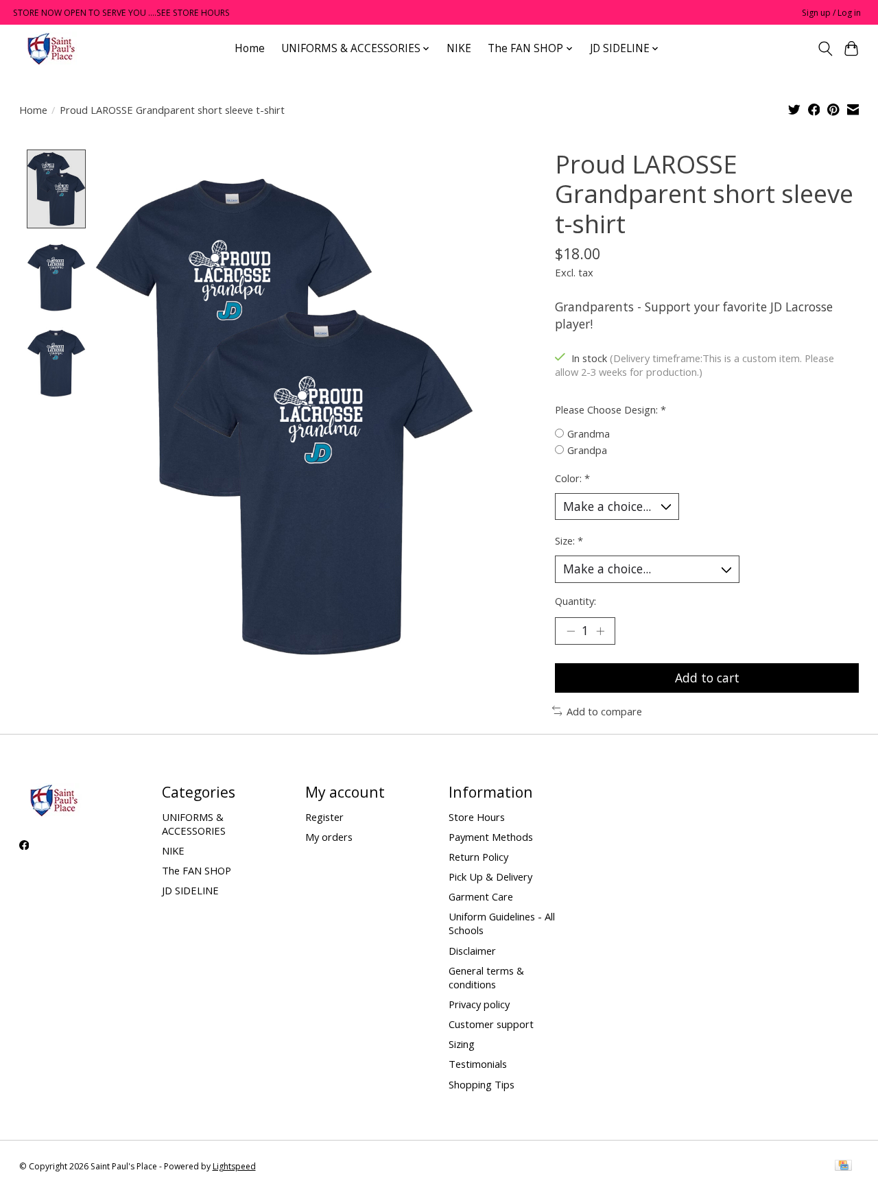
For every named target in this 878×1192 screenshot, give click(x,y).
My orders (329, 837)
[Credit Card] (843, 1166)
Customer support (491, 1024)
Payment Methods (491, 837)
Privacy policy (479, 1004)
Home (250, 48)
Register (324, 817)
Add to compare (604, 711)
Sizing (462, 1044)
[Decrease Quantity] (570, 631)
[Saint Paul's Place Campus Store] (50, 48)
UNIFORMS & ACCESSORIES (194, 823)
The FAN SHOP (196, 870)
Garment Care (481, 896)
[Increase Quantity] (600, 631)
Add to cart (707, 677)
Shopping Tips (481, 1084)
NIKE (459, 48)
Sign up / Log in (831, 13)
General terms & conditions (486, 977)
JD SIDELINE (190, 890)
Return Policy (478, 856)
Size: (569, 540)
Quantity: (575, 601)
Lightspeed (234, 1166)
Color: (572, 478)
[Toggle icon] (825, 48)
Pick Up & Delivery (490, 876)
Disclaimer (472, 950)
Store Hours (477, 817)
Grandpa (587, 450)
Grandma (588, 433)
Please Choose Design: (610, 409)
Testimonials (478, 1064)
